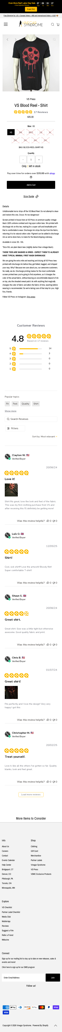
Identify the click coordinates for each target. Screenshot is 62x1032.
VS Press (34, 869)
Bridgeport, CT (7, 869)
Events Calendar (8, 860)
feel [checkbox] (15, 403)
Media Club (6, 916)
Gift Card (34, 851)
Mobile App (6, 921)
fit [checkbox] (7, 403)
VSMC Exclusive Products (41, 874)
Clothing (34, 846)
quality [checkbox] (25, 403)
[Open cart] (58, 24)
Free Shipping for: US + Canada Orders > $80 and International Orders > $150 (30, 15)
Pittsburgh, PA (7, 878)
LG (41, 132)
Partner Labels (36, 860)
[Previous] (7, 39)
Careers (5, 851)
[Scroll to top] (55, 1025)
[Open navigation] (8, 24)
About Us (5, 846)
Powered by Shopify (40, 1025)
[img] (15, 111)
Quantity (31, 153)
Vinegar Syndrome (38, 864)
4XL (35, 140)
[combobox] (44, 436)
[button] (11, 489)
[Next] (15, 39)
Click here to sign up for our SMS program (18, 967)
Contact (5, 855)
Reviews (5, 925)
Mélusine (5, 939)
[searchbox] (31, 419)
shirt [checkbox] (36, 403)
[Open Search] (52, 24)
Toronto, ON (6, 883)
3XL (25, 140)
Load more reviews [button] (31, 794)
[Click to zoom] (54, 39)
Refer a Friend (7, 935)
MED (31, 132)
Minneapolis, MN (8, 887)
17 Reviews (41, 112)
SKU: (21, 147)
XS (11, 132)
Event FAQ (31, 9)
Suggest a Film (8, 930)
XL (50, 132)
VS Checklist (7, 907)
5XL (45, 140)
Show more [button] (10, 411)
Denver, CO (6, 874)
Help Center (6, 864)
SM (20, 132)
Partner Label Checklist (11, 912)
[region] (30, 349)
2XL (15, 140)
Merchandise (36, 855)
